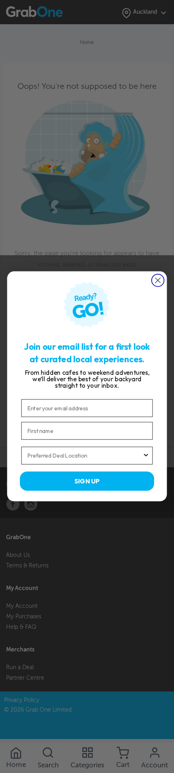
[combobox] (85, 455)
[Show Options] (146, 455)
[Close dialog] (158, 280)
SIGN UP (86, 481)
